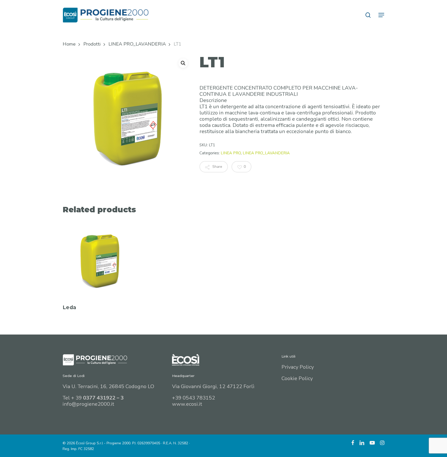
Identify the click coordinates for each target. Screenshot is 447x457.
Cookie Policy (297, 378)
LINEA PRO (231, 153)
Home (69, 44)
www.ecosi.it (187, 404)
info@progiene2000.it (88, 404)
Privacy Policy (297, 367)
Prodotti (92, 44)
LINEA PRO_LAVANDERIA (137, 44)
